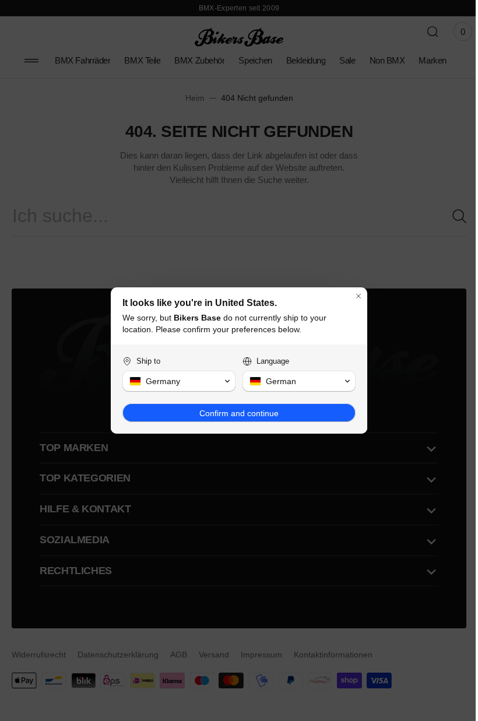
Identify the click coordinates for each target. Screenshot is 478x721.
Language (268, 361)
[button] (174, 381)
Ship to (144, 361)
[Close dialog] (354, 296)
